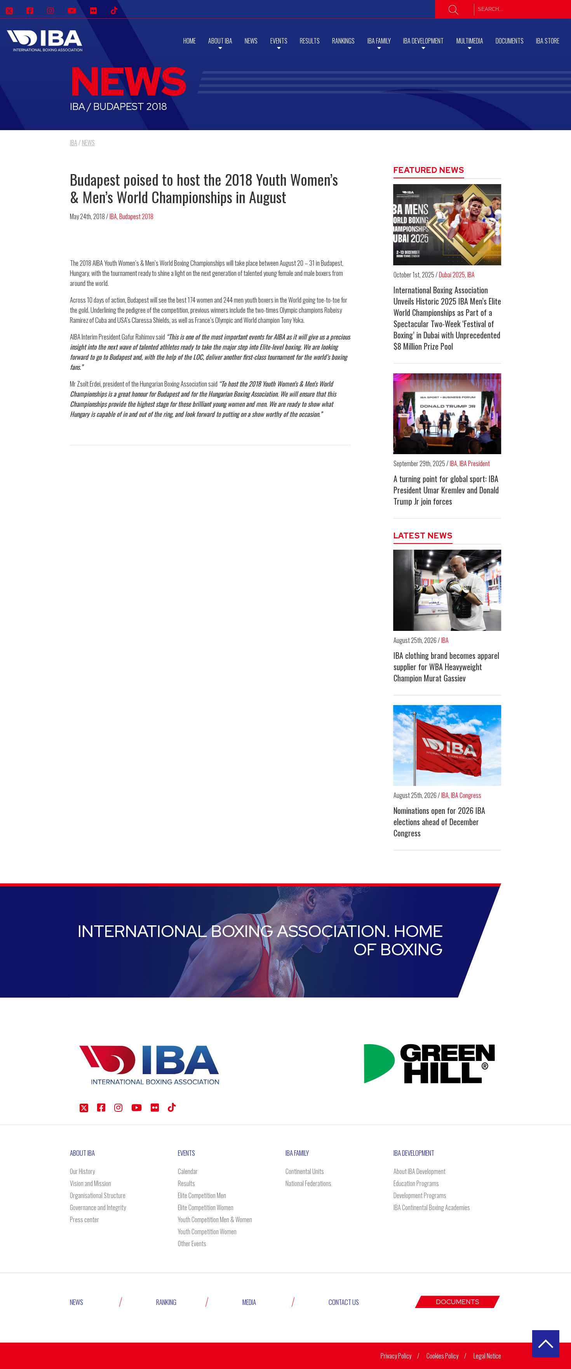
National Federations (308, 1183)
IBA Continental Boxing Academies (431, 1207)
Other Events (192, 1243)
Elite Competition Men (202, 1195)
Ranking (166, 1302)
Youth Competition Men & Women (215, 1219)
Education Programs (416, 1183)
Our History (82, 1171)
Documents (510, 40)
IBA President (475, 463)
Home (189, 40)
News (251, 40)
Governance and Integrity (98, 1207)
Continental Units (305, 1171)
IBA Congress (466, 795)
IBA (113, 216)
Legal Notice (487, 1355)
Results (310, 40)
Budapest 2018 (136, 216)
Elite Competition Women (205, 1207)
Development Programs (419, 1195)
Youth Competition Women (207, 1231)
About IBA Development (419, 1171)
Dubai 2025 (452, 274)
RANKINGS (343, 40)
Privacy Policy (396, 1355)
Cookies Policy (442, 1355)
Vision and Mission (90, 1183)
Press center (84, 1219)
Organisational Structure (97, 1195)
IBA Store (547, 40)
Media (249, 1302)
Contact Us (344, 1302)
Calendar (188, 1171)
